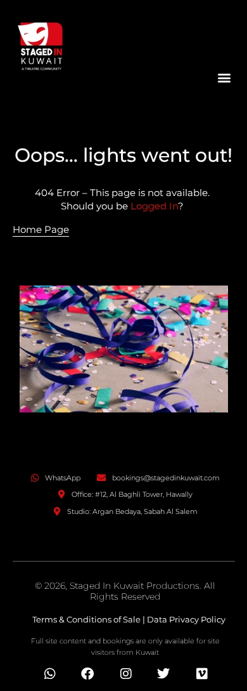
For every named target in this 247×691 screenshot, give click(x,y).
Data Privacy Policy (186, 619)
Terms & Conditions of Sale (86, 619)
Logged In (154, 206)
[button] (224, 77)
